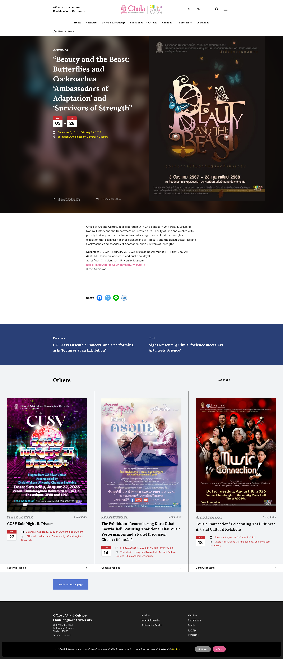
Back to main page (71, 584)
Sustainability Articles (143, 22)
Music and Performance (20, 517)
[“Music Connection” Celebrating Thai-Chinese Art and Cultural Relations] (236, 455)
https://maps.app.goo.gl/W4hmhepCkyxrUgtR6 (115, 264)
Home (77, 22)
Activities (92, 22)
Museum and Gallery (69, 199)
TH (189, 9)
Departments (194, 620)
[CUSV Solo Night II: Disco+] (47, 455)
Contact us (202, 22)
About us (192, 615)
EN (198, 9)
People (191, 625)
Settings (176, 649)
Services (192, 630)
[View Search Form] (216, 9)
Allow (219, 649)
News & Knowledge (113, 22)
